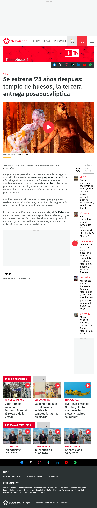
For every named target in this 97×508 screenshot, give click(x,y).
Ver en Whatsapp (75, 462)
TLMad (47, 41)
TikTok (73, 64)
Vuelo (83, 177)
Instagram (67, 65)
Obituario (85, 314)
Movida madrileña (14, 400)
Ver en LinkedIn (57, 462)
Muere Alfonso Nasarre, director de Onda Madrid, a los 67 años (76, 315)
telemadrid (12, 502)
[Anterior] (36, 379)
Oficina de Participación (63, 490)
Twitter (60, 64)
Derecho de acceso (78, 488)
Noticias (36, 41)
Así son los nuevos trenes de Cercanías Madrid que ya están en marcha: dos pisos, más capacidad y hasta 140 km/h (76, 278)
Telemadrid (17, 476)
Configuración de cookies (34, 492)
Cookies (17, 492)
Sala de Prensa (9, 488)
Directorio (52, 488)
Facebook (54, 64)
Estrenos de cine (24, 278)
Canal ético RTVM (43, 490)
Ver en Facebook (22, 463)
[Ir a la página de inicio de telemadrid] (15, 41)
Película (11, 278)
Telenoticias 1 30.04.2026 (77, 436)
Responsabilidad (25, 488)
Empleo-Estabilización (12, 490)
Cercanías (85, 278)
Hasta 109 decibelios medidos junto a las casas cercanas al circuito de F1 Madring (76, 214)
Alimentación (72, 400)
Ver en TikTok (48, 463)
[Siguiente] (43, 379)
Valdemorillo (42, 400)
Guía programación (52, 476)
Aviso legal (7, 492)
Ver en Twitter (30, 463)
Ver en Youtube (66, 462)
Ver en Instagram (39, 462)
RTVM (6, 472)
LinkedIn (79, 65)
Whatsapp (91, 65)
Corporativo (11, 483)
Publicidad (63, 488)
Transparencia (40, 488)
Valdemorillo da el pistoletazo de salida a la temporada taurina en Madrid (47, 390)
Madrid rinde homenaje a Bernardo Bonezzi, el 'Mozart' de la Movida (17, 390)
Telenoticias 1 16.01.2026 (17, 436)
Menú (92, 41)
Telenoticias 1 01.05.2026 (47, 436)
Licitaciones (29, 490)
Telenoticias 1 (11, 446)
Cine (5, 74)
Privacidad (79, 490)
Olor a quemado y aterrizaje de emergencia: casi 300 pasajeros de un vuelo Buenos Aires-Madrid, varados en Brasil (76, 178)
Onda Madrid (60, 41)
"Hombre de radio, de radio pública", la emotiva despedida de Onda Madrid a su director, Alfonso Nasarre (76, 242)
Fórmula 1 (85, 213)
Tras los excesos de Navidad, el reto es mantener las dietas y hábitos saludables (77, 390)
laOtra (39, 476)
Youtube (85, 65)
